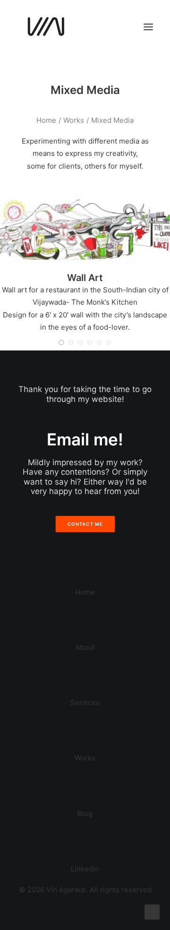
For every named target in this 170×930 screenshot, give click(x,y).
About (85, 647)
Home (46, 120)
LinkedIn (85, 868)
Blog (85, 813)
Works (73, 120)
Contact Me (85, 524)
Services (85, 702)
